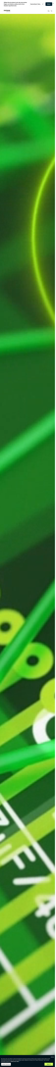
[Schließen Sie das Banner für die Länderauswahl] (53, 3)
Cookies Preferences (6, 1064)
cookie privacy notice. (14, 1061)
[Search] (48, 11)
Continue (52, 1056)
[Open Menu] (51, 11)
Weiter (49, 4)
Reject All (49, 1064)
